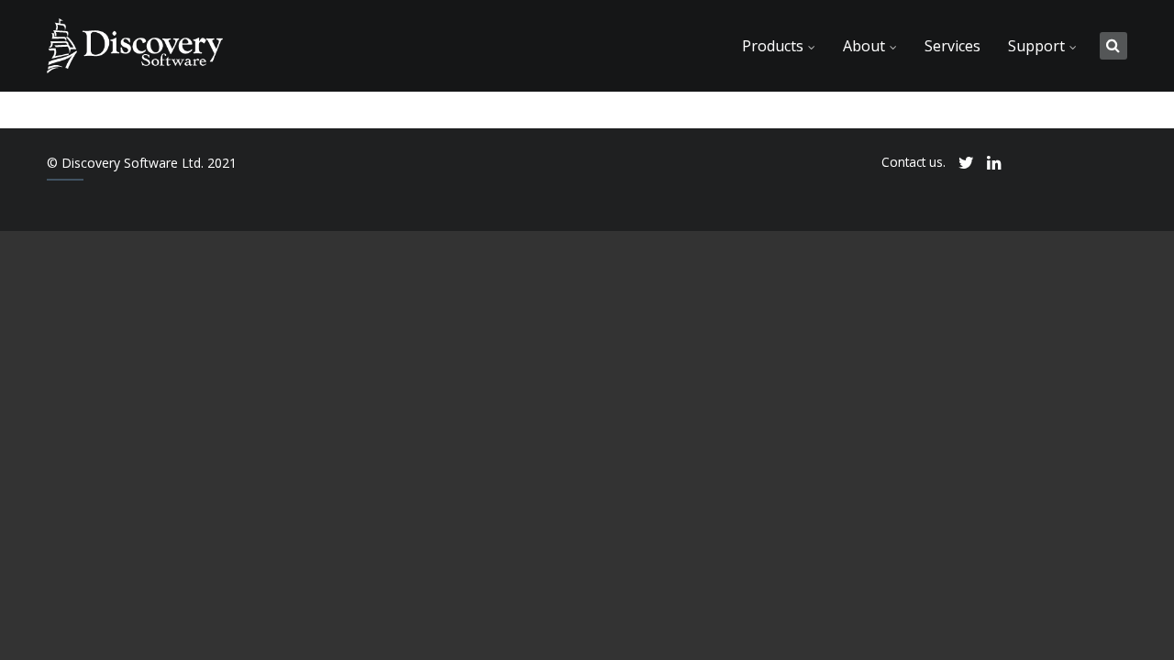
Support (1036, 46)
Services (952, 46)
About (864, 46)
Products (772, 46)
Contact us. (913, 161)
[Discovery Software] (134, 45)
